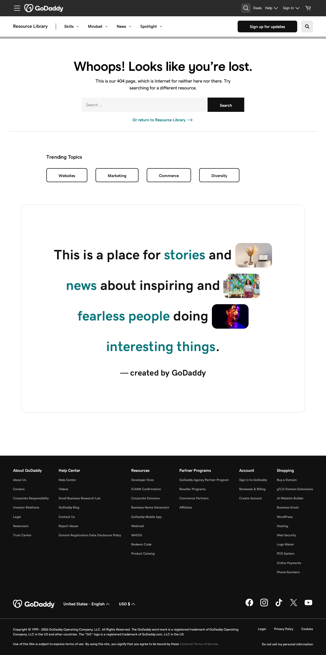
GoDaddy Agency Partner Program (204, 480)
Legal (17, 517)
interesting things (160, 346)
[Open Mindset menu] (106, 26)
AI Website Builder (290, 498)
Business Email (287, 507)
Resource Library (30, 26)
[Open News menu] (130, 26)
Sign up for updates (267, 26)
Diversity (219, 175)
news (81, 285)
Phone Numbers (288, 572)
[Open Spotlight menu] (161, 26)
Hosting (282, 526)
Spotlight (148, 26)
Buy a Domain (287, 480)
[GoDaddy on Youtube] (308, 605)
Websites (67, 175)
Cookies (307, 629)
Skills (69, 26)
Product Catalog (143, 553)
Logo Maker (285, 544)
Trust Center (22, 535)
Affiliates (185, 507)
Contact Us (67, 517)
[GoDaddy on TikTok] (278, 605)
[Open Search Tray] (246, 8)
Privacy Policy (283, 629)
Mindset (95, 26)
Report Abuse (68, 526)
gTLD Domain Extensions (295, 489)
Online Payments (289, 563)
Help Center (67, 480)
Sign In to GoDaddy (253, 480)
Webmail (137, 526)
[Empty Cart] (308, 8)
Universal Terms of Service (199, 644)
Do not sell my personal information (287, 644)
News (121, 26)
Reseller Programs (192, 489)
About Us (19, 480)
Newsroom (21, 526)
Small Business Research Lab (79, 498)
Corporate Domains (145, 498)
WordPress (285, 517)
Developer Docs (142, 480)
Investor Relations (26, 507)
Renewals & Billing (252, 489)
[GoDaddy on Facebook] (249, 605)
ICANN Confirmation (146, 489)
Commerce (169, 175)
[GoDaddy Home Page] (34, 604)
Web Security (286, 535)
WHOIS (136, 535)
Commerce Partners (194, 498)
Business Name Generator (150, 507)
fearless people (123, 315)
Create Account (250, 498)
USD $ (124, 604)
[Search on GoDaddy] (307, 26)
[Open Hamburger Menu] (15, 8)
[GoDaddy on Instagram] (264, 605)
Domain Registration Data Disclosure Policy (90, 535)
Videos (63, 489)
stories (184, 254)
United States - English (84, 604)
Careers (19, 489)
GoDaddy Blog (69, 507)
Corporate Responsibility (31, 498)
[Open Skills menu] (78, 26)
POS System (285, 553)
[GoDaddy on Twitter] (293, 605)
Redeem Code (141, 544)
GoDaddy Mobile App (146, 517)
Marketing (117, 175)
